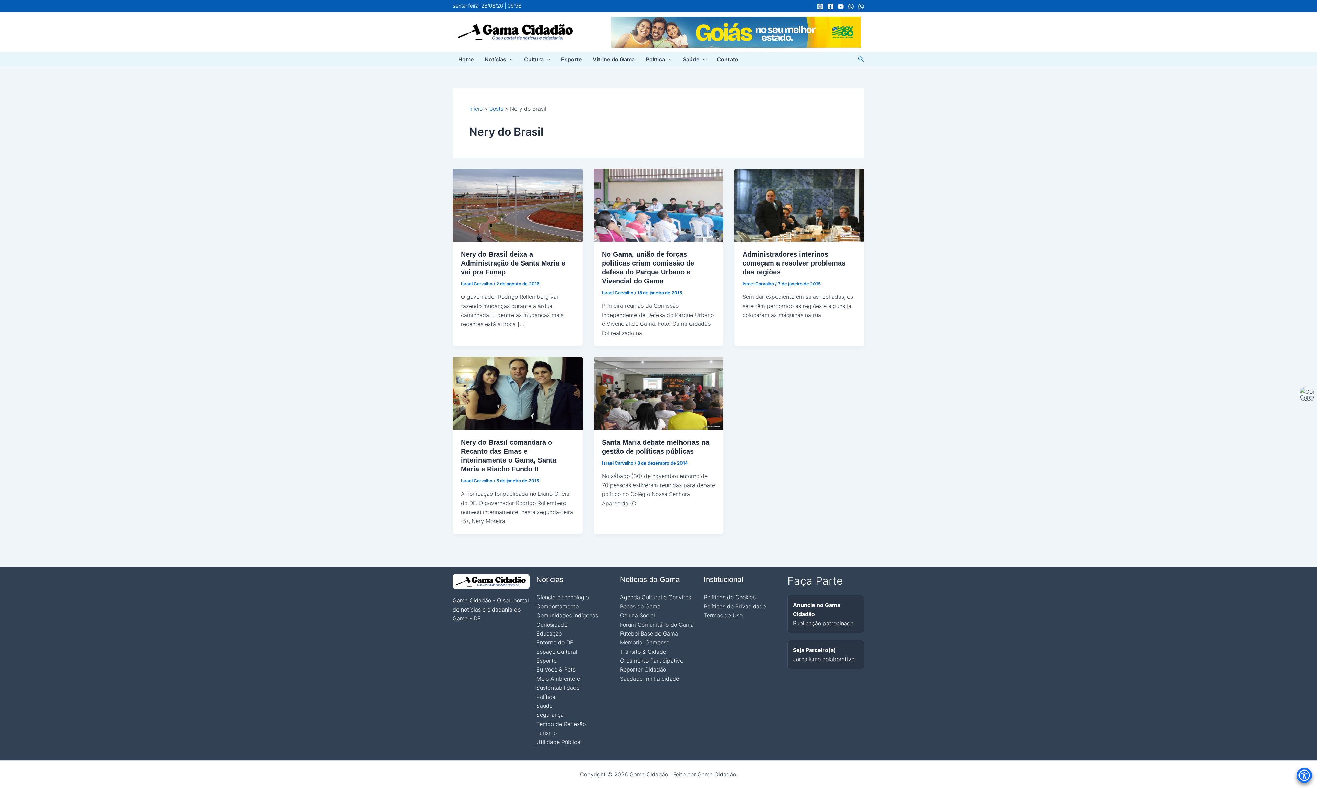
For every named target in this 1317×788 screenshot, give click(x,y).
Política (655, 59)
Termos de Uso (723, 615)
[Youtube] (841, 6)
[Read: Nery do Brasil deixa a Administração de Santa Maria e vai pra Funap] (518, 204)
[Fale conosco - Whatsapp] (861, 6)
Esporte (571, 59)
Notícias (495, 59)
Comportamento (557, 606)
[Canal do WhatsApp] (851, 6)
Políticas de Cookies (730, 597)
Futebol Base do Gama (649, 633)
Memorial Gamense (644, 642)
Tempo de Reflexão (561, 724)
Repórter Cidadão (643, 669)
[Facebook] (830, 6)
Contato (727, 59)
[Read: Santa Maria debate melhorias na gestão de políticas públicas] (659, 392)
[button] (509, 59)
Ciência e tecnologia (562, 597)
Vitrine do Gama (614, 59)
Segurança (550, 714)
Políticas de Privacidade (735, 606)
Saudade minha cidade (649, 678)
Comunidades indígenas (567, 615)
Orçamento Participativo (651, 660)
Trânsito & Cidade (643, 651)
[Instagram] (820, 6)
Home (466, 59)
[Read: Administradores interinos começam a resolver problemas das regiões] (799, 204)
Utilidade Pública (558, 742)
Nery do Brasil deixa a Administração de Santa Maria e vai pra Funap (513, 263)
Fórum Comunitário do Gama (657, 624)
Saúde (691, 59)
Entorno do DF (554, 642)
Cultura (534, 59)
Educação (549, 633)
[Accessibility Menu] (1304, 775)
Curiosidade (551, 624)
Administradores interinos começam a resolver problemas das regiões (794, 263)
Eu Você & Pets (556, 669)
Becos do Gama (640, 606)
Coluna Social (637, 615)
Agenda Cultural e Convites (655, 597)
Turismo (546, 732)
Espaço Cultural (556, 651)
